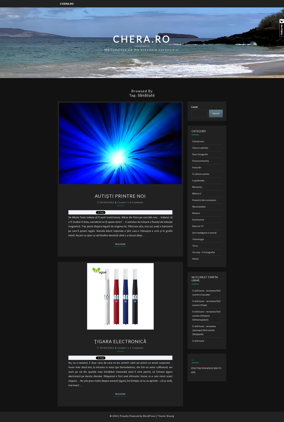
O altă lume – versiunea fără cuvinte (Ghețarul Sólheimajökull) (206, 315)
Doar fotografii (200, 154)
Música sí (196, 193)
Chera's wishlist (200, 147)
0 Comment (136, 202)
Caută (194, 106)
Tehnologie (198, 239)
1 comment (136, 348)
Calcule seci (198, 141)
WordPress (149, 415)
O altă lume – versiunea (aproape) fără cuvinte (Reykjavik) (204, 330)
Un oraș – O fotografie (203, 252)
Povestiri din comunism (204, 200)
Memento (197, 186)
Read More (121, 244)
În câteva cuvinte (200, 173)
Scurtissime (198, 219)
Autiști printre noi (120, 196)
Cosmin (121, 202)
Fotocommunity (200, 160)
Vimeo (195, 258)
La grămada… (199, 180)
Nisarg (170, 415)
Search (216, 113)
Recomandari (199, 206)
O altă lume (198, 340)
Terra (195, 245)
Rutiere (196, 213)
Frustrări (196, 167)
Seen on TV (197, 226)
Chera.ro (67, 3)
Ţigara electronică (120, 341)
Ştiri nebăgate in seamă (204, 232)
